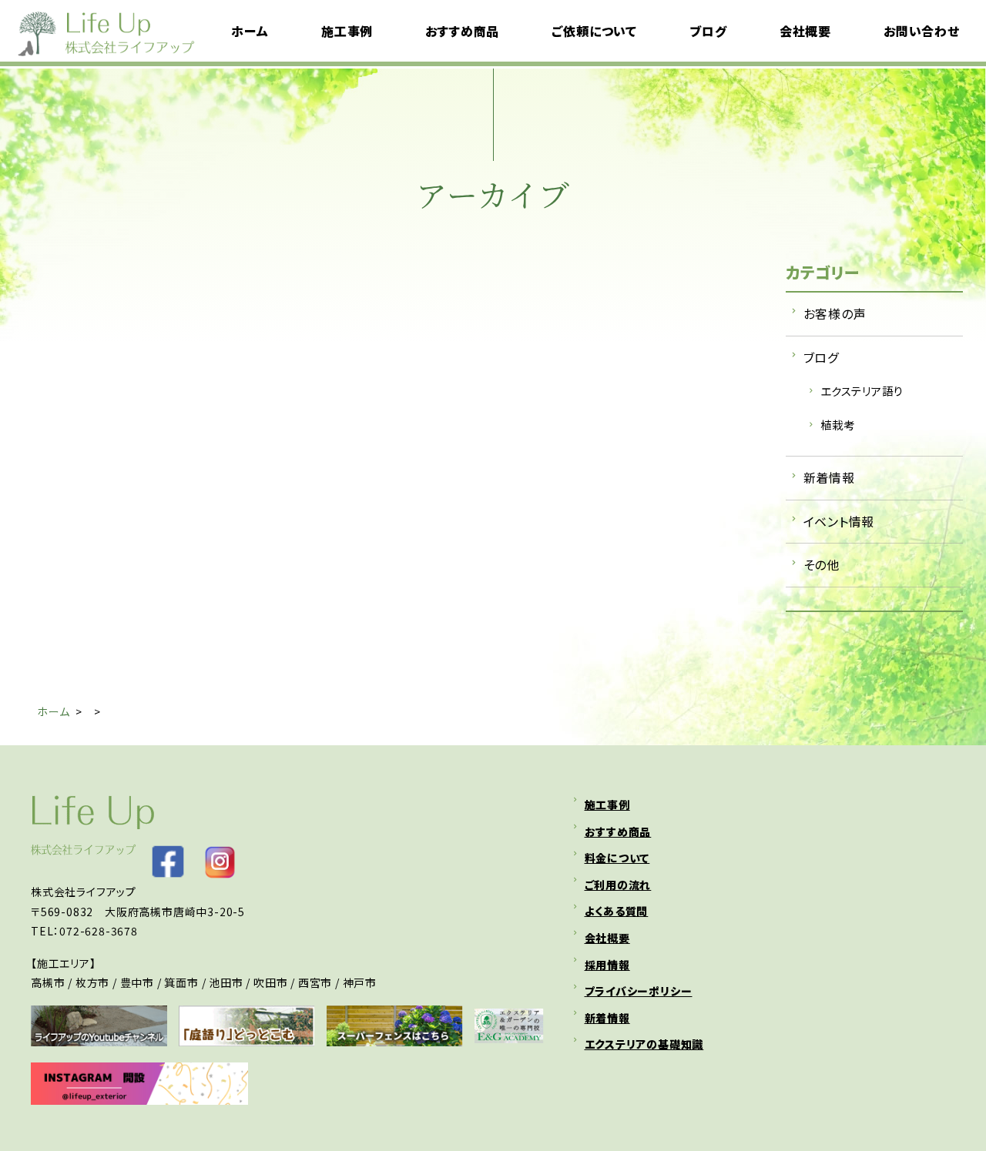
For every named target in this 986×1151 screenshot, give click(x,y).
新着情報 (829, 477)
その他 (821, 564)
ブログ (821, 357)
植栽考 (837, 425)
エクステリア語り (861, 391)
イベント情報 (839, 521)
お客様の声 (835, 313)
